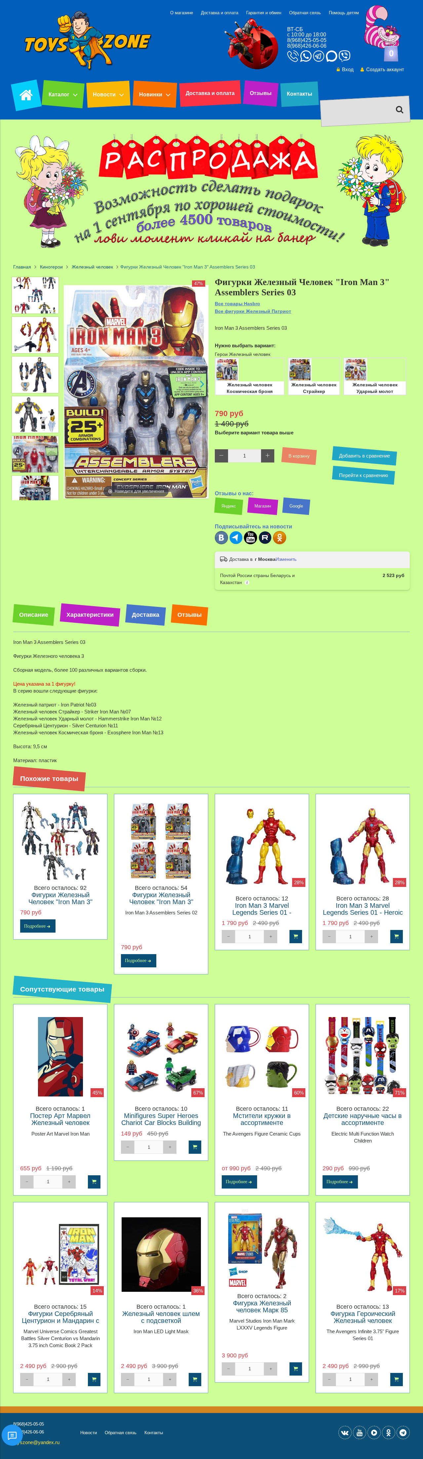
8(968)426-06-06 (307, 46)
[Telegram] (236, 542)
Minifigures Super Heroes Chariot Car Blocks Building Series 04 (161, 1122)
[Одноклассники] (279, 542)
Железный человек (92, 267)
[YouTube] (359, 1432)
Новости (104, 94)
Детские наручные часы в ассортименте (363, 1119)
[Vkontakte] (345, 1432)
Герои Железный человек (242, 354)
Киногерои (51, 267)
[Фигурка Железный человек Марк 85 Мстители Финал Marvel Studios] (262, 1249)
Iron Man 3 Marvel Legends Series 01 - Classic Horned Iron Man (262, 912)
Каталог (59, 94)
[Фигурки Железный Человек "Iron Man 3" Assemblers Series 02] (161, 841)
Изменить (286, 559)
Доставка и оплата (219, 12)
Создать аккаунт (385, 69)
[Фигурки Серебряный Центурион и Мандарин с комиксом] (60, 1254)
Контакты (299, 94)
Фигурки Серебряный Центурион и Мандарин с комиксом (60, 1320)
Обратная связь (305, 12)
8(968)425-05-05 (307, 40)
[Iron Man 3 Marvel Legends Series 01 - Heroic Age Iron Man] (363, 846)
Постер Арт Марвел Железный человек (60, 1119)
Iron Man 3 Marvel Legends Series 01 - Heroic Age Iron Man (363, 912)
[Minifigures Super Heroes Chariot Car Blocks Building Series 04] (161, 1056)
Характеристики (90, 614)
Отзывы (261, 93)
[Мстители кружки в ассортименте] (262, 1056)
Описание (33, 614)
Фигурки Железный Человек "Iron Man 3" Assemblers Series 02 (161, 902)
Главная (22, 267)
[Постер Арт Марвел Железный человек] (60, 1056)
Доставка (145, 614)
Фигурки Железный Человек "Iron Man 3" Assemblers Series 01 (60, 902)
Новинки (150, 94)
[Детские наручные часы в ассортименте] (363, 1056)
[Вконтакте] (221, 542)
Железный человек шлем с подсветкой (161, 1317)
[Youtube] (250, 542)
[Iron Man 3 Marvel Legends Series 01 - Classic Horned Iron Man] (262, 846)
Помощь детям (344, 12)
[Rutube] (265, 542)
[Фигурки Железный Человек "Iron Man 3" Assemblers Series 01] (60, 841)
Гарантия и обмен (263, 12)
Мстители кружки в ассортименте (262, 1119)
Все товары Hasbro (237, 303)
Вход (348, 69)
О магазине (181, 12)
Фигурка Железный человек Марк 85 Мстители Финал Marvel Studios (261, 1314)
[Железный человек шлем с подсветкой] (161, 1254)
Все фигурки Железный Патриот (253, 311)
